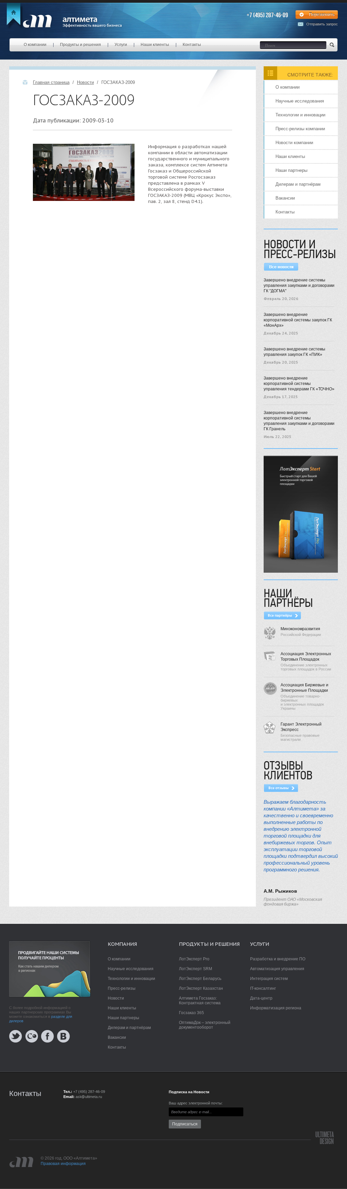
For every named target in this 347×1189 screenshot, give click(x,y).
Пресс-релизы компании (300, 128)
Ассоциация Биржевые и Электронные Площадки (304, 688)
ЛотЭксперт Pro (194, 959)
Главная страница (51, 82)
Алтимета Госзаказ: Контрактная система (200, 1000)
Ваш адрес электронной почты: (196, 1103)
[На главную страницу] (66, 21)
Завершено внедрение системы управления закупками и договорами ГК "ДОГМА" (299, 285)
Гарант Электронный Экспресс (301, 727)
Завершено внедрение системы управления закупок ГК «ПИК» (294, 352)
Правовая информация (63, 1163)
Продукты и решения (80, 44)
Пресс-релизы (122, 988)
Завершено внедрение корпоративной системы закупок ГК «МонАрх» (298, 320)
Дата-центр (261, 998)
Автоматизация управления (277, 968)
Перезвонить (321, 14)
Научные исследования (299, 101)
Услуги (121, 44)
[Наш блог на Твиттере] (15, 1035)
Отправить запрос (322, 24)
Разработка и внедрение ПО (277, 959)
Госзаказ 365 (191, 1012)
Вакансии (285, 198)
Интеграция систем (269, 978)
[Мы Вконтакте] (63, 1035)
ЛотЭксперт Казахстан (201, 988)
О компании (35, 44)
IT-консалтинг (263, 988)
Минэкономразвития (300, 628)
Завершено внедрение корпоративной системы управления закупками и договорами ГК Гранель (299, 420)
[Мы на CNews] (31, 1035)
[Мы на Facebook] (47, 1035)
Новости (85, 82)
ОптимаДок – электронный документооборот (204, 1025)
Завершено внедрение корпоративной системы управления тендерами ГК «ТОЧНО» (299, 383)
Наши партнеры (291, 170)
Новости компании (294, 142)
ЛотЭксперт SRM (195, 968)
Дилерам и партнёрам (298, 184)
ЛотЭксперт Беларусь (200, 978)
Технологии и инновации (300, 114)
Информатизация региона (275, 1008)
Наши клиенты (155, 44)
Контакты (192, 44)
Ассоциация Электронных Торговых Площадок (306, 656)
